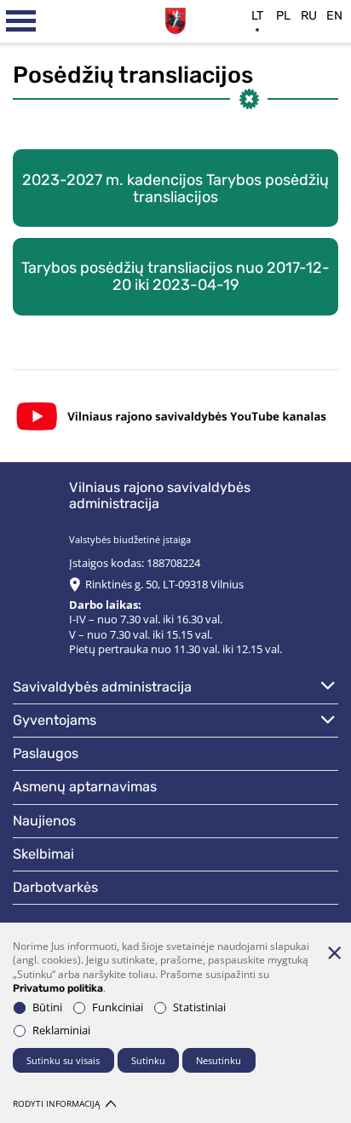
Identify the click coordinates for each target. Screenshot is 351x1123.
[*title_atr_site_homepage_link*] (176, 18)
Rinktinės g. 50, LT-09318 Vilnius (164, 584)
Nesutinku (218, 1060)
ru (309, 16)
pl (283, 16)
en (334, 16)
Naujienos (44, 821)
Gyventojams (54, 720)
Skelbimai (43, 854)
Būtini (47, 1007)
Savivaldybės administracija (102, 687)
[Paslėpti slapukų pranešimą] (334, 952)
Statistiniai (199, 1007)
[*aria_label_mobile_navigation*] (21, 21)
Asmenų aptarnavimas (85, 787)
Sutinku (148, 1060)
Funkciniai (117, 1007)
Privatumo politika (58, 988)
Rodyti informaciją (56, 1103)
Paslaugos (45, 753)
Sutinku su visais (63, 1060)
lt (257, 16)
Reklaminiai (61, 1030)
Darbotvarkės (55, 887)
